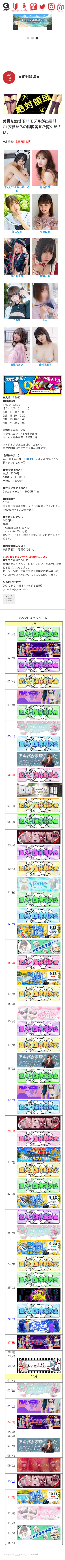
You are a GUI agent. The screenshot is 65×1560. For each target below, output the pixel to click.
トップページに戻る (9, 598)
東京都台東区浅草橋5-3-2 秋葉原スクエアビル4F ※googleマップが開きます (32, 507)
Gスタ (17, 1554)
